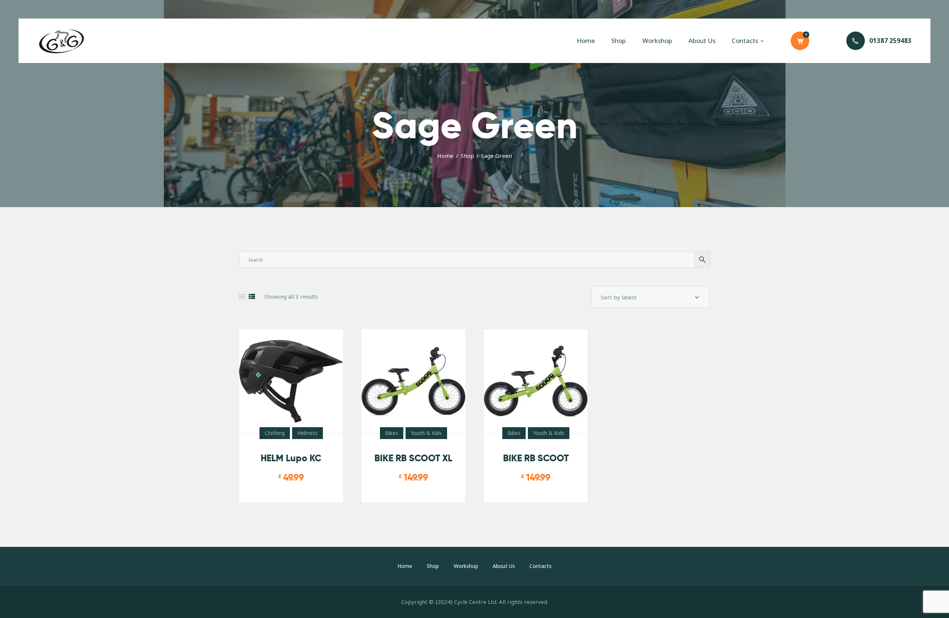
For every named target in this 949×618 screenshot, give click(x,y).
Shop (467, 155)
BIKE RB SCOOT (536, 458)
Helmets (307, 432)
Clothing (275, 432)
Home (445, 155)
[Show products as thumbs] (242, 296)
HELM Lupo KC (291, 458)
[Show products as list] (252, 296)
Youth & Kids (426, 432)
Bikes (391, 432)
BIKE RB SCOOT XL (413, 458)
